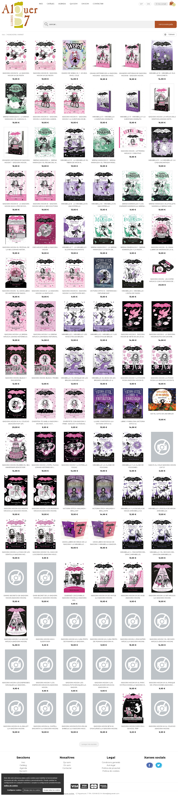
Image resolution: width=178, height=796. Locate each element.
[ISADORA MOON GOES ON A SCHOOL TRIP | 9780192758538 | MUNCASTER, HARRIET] (132, 708)
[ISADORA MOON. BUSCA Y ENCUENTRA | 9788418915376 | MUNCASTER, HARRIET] (15, 360)
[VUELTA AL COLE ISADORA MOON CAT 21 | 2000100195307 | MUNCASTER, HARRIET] (162, 447)
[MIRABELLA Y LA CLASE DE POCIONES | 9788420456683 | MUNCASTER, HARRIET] (132, 447)
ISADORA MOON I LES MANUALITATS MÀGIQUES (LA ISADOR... (74, 685)
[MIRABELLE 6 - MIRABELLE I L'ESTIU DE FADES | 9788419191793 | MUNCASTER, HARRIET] (132, 273)
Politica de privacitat (111, 768)
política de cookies (11, 786)
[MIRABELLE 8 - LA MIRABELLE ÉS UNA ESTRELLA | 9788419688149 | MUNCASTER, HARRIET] (74, 186)
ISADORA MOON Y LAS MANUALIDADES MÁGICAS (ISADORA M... (103, 685)
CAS (148, 4)
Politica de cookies (110, 771)
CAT (141, 4)
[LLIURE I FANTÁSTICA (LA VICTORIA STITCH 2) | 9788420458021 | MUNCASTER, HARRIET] (103, 403)
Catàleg (50, 4)
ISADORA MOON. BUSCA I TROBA (45, 378)
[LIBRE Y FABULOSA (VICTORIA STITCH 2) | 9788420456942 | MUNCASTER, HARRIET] (133, 403)
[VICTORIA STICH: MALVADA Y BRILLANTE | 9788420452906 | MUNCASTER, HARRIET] (103, 490)
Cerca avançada (166, 24)
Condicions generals (111, 762)
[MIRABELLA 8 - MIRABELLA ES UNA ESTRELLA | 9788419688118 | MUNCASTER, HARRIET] (103, 186)
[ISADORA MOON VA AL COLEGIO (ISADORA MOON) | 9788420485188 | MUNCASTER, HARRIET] (162, 708)
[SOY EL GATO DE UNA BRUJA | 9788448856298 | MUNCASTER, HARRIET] (162, 399)
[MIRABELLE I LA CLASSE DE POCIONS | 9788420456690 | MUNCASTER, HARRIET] (103, 447)
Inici (41, 4)
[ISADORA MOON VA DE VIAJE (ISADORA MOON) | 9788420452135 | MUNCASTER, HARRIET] (132, 577)
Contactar (98, 4)
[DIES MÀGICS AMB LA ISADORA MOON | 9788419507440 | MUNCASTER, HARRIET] (45, 229)
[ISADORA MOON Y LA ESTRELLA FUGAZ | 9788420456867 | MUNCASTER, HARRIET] (74, 447)
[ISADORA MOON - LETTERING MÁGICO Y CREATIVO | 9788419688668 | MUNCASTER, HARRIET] (133, 137)
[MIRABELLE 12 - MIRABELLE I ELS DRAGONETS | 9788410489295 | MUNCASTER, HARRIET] (162, 55)
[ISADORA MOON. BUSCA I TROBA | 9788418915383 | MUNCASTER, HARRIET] (45, 360)
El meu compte (161, 4)
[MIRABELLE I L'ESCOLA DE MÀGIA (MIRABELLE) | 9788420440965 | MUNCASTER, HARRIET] (162, 490)
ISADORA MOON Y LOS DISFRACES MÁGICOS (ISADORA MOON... (45, 685)
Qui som (73, 4)
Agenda (62, 4)
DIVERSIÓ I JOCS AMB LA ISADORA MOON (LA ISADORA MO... (74, 598)
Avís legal (111, 765)
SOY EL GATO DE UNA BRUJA (162, 414)
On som (85, 4)
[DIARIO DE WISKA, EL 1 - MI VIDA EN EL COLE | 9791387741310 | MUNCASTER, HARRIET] (74, 55)
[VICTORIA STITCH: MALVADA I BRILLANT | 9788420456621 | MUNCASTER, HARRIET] (74, 490)
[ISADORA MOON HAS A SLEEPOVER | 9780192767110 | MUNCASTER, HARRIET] (45, 621)
